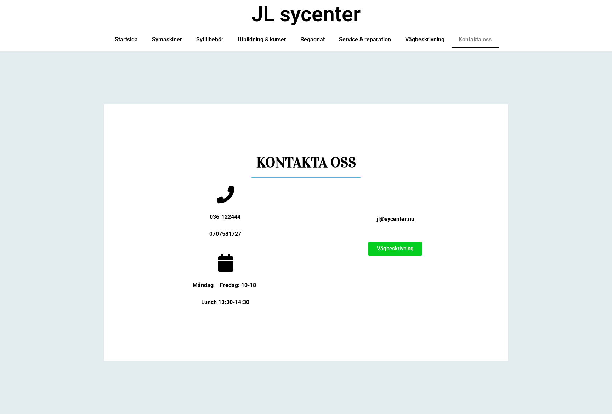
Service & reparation (365, 39)
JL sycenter (306, 14)
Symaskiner (167, 39)
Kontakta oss (475, 39)
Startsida (126, 39)
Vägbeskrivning (424, 39)
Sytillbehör (209, 39)
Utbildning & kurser (262, 39)
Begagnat (312, 39)
